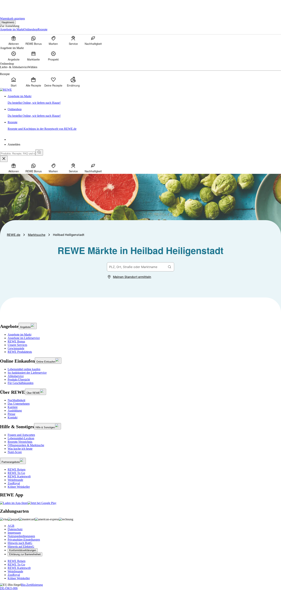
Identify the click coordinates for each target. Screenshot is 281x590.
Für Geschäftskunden (20, 383)
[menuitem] (14, 40)
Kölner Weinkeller (19, 486)
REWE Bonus (16, 341)
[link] (144, 100)
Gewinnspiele (16, 348)
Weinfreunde (15, 479)
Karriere (13, 407)
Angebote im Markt (19, 334)
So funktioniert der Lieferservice (27, 372)
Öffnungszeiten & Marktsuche (26, 445)
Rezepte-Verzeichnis (20, 441)
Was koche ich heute (20, 448)
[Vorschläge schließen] (4, 159)
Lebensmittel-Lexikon (21, 438)
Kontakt (12, 417)
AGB (11, 525)
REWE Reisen (16, 469)
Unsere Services (17, 344)
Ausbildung (15, 410)
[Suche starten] (39, 152)
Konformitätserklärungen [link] (22, 550)
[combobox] (17, 154)
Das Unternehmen (19, 403)
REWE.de (13, 235)
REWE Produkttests (20, 351)
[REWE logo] (6, 89)
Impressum (14, 532)
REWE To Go (16, 473)
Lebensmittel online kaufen (24, 369)
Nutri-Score (15, 452)
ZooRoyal (14, 483)
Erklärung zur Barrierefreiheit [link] (25, 554)
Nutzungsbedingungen (21, 536)
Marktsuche (36, 235)
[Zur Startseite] (13, 5)
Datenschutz (15, 529)
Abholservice (16, 376)
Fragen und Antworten (21, 434)
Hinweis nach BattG (20, 543)
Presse (11, 414)
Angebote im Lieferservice (24, 338)
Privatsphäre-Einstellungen (24, 539)
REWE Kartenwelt (19, 476)
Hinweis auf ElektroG (21, 546)
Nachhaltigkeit (16, 400)
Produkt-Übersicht (19, 379)
